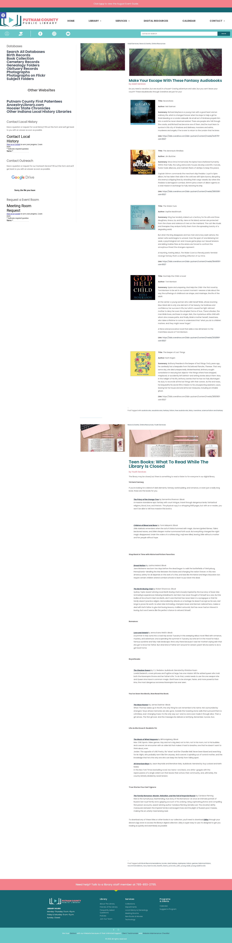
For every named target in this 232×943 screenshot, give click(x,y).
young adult (185, 866)
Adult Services (133, 43)
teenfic (160, 866)
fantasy (166, 410)
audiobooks (146, 410)
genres (195, 863)
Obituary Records (22, 68)
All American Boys (141, 763)
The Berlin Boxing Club (143, 589)
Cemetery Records (23, 61)
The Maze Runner (141, 705)
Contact (216, 21)
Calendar (189, 21)
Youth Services (160, 425)
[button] (3, 15)
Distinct (73, 933)
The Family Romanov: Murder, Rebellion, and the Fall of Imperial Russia (164, 796)
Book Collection (20, 58)
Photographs (18, 72)
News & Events (145, 43)
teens (165, 866)
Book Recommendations (151, 863)
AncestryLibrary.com (25, 104)
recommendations (135, 866)
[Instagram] (118, 930)
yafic (178, 866)
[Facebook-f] (114, 930)
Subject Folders (20, 78)
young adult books (198, 866)
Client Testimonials (130, 933)
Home (70, 21)
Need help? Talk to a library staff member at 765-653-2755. (116, 884)
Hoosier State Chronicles (28, 108)
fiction (172, 410)
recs (145, 866)
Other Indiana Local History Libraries (39, 111)
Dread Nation (139, 565)
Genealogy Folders (23, 65)
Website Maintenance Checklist (156, 933)
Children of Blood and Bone (145, 525)
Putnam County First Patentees (34, 101)
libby (191, 410)
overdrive (197, 410)
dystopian (182, 863)
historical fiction (204, 863)
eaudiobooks (157, 410)
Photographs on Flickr (26, 75)
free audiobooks (181, 410)
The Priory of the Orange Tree (146, 499)
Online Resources (158, 43)
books (164, 863)
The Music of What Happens (146, 739)
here (101, 3)
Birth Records (18, 55)
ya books (172, 866)
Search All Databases (26, 51)
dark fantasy (172, 863)
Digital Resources (156, 21)
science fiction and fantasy (212, 410)
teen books (151, 866)
